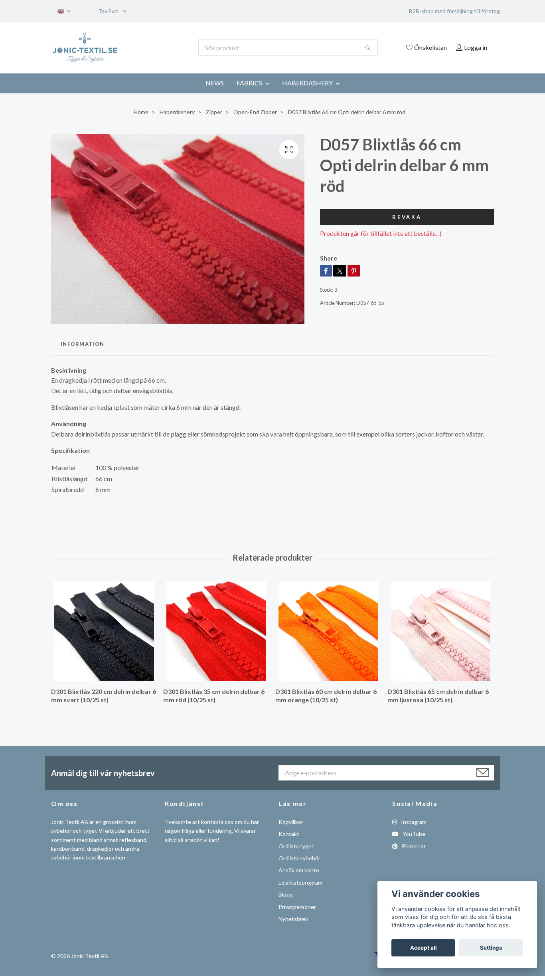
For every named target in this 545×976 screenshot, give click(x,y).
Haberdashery (177, 112)
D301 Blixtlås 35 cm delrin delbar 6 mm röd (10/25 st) (214, 695)
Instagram (413, 821)
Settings (491, 947)
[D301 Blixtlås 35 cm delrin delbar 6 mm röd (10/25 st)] (216, 631)
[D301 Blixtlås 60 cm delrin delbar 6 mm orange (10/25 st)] (328, 631)
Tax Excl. (110, 11)
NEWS (214, 83)
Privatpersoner (297, 906)
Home (141, 112)
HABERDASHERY (307, 83)
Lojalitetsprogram (300, 882)
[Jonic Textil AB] (161, 48)
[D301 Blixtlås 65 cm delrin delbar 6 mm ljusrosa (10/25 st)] (440, 631)
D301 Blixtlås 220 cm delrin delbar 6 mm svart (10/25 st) (103, 695)
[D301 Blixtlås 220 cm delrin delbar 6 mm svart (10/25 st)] (104, 631)
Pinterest (413, 846)
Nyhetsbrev (293, 918)
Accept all (423, 947)
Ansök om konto (298, 870)
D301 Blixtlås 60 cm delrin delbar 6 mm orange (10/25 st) (326, 695)
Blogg (285, 894)
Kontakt (288, 833)
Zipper (214, 112)
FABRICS (249, 83)
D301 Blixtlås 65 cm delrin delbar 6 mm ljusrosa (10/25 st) (438, 695)
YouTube (413, 833)
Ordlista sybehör (299, 858)
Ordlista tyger (296, 846)
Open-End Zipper (255, 112)
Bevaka (407, 217)
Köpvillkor (290, 821)
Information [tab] (82, 344)
